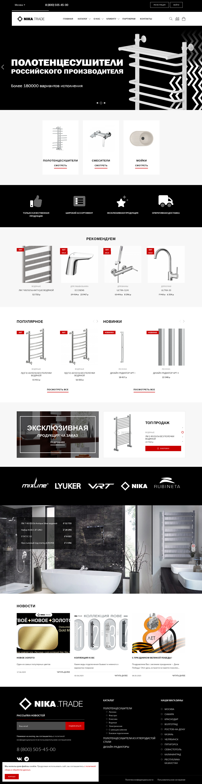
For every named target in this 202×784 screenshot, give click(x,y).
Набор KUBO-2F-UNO (31, 529)
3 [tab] (182, 436)
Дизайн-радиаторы (116, 746)
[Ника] (50, 703)
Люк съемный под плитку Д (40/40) (37, 542)
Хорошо (12, 776)
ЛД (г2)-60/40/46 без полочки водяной (36, 374)
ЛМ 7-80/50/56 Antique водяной (36, 290)
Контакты (146, 18)
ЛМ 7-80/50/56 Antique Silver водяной (39, 523)
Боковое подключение (119, 733)
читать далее (63, 672)
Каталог (83, 18)
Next (191, 270)
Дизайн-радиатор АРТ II (166, 373)
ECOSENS (79, 290)
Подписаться (75, 726)
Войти (176, 5)
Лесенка (122, 369)
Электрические (115, 726)
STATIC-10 (26, 536)
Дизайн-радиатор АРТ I (122, 373)
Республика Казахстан (172, 761)
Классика (113, 719)
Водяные (36, 286)
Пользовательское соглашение (171, 780)
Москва (19, 4)
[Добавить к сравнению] (51, 249)
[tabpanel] (144, 434)
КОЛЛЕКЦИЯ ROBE (84, 657)
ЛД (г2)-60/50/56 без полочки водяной (79, 374)
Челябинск (171, 739)
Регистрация (159, 5)
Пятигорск (171, 744)
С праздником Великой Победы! (152, 657)
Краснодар (171, 719)
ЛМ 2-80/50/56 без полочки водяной (159, 437)
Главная (68, 18)
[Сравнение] (177, 19)
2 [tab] (182, 432)
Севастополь (173, 749)
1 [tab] (182, 427)
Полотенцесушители (117, 708)
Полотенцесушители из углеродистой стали (129, 740)
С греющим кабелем (118, 729)
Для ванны (123, 286)
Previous (10, 270)
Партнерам (128, 18)
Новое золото (26, 657)
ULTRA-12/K (123, 290)
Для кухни (166, 286)
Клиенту (111, 18)
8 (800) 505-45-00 (36, 749)
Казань (169, 734)
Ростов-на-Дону (175, 729)
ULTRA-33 (166, 290)
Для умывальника (79, 286)
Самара (169, 714)
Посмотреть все (57, 390)
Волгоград (171, 724)
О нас (97, 18)
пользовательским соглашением (55, 739)
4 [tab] (182, 441)
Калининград (173, 754)
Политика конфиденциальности (139, 780)
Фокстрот (113, 715)
